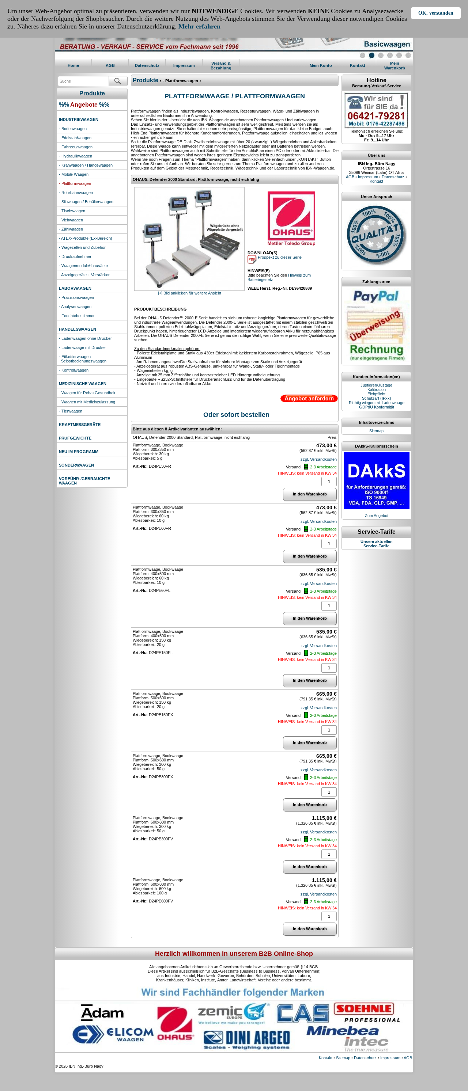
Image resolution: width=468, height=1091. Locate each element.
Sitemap (376, 431)
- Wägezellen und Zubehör (82, 247)
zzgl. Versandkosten (319, 459)
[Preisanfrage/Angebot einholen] (309, 396)
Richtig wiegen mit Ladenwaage (376, 402)
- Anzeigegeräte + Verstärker (84, 275)
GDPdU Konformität (376, 407)
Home (73, 65)
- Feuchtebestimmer (77, 315)
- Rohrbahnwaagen (76, 192)
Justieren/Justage (376, 385)
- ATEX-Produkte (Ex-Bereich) (85, 238)
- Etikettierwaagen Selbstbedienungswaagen (82, 358)
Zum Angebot (376, 515)
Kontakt (357, 65)
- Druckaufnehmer (75, 256)
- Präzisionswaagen (76, 297)
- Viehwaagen (71, 220)
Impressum (184, 65)
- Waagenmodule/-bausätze (83, 265)
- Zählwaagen (71, 229)
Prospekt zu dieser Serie (279, 257)
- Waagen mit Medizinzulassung (87, 402)
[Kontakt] (376, 94)
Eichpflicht (376, 394)
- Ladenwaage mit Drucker (82, 347)
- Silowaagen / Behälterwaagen (86, 201)
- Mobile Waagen (73, 174)
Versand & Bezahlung (221, 65)
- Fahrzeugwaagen (76, 147)
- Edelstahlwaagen (75, 138)
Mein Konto (321, 65)
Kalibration (376, 389)
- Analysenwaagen (75, 306)
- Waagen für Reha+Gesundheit (87, 393)
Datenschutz (147, 65)
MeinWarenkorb (394, 65)
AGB (110, 65)
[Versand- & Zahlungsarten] (377, 290)
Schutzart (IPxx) (376, 398)
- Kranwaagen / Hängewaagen (86, 165)
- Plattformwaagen (75, 183)
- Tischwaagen (72, 211)
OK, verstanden (435, 13)
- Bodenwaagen (73, 128)
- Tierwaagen (70, 411)
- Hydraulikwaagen (75, 156)
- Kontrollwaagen (73, 370)
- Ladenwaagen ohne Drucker (85, 338)
